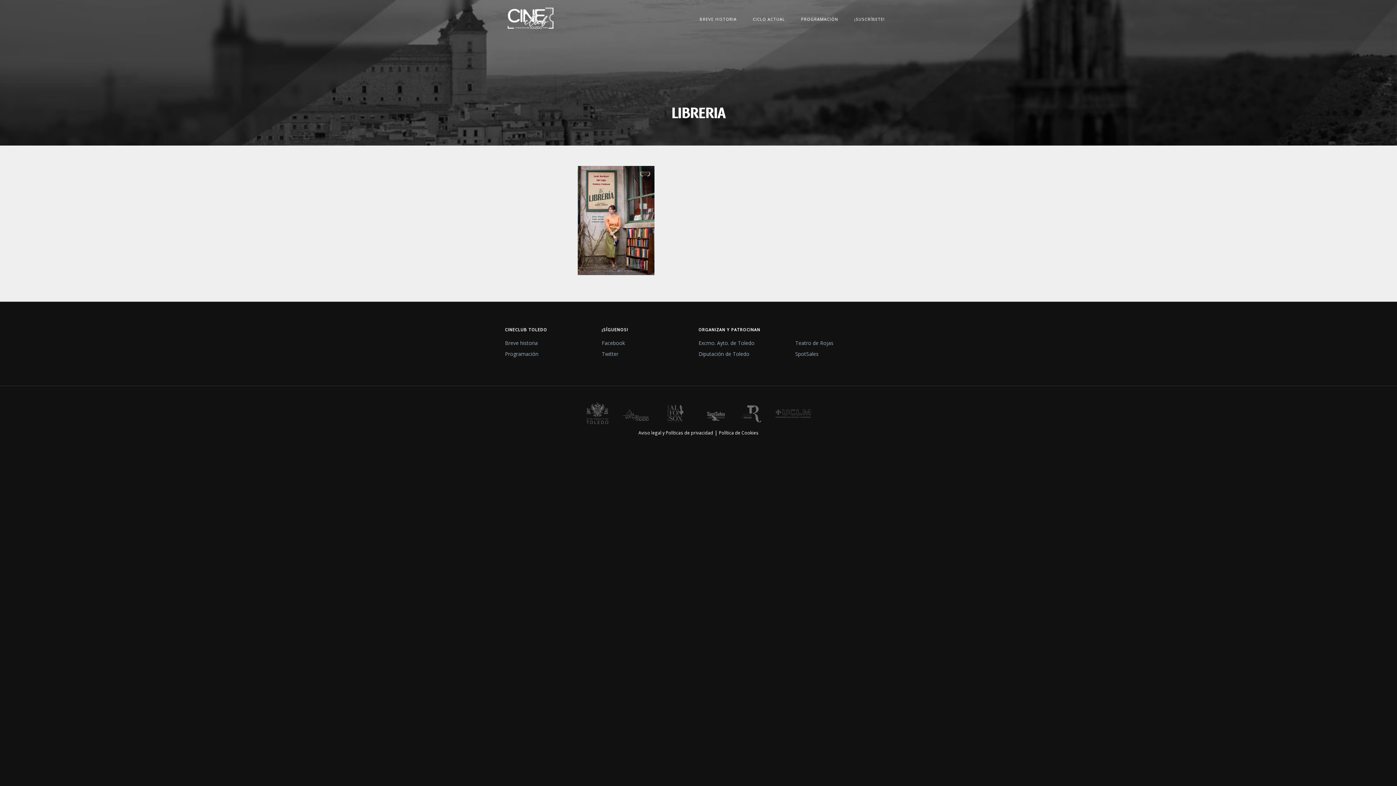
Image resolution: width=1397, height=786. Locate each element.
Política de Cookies (739, 433)
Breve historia (718, 19)
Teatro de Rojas (814, 343)
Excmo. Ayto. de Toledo (726, 343)
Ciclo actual (769, 19)
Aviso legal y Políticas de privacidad (675, 433)
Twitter (610, 353)
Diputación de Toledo (723, 353)
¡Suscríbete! (869, 19)
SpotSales (807, 353)
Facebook (613, 343)
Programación (819, 19)
